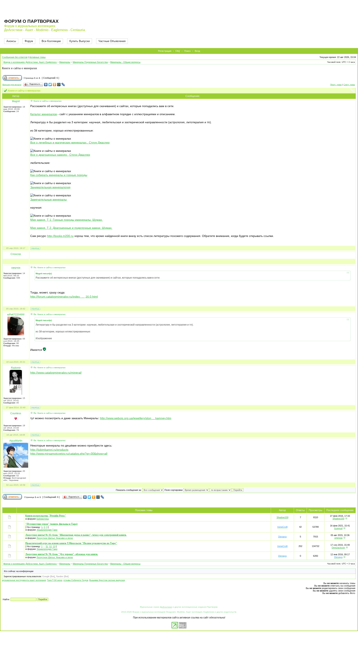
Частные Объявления (112, 41)
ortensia (338, 538)
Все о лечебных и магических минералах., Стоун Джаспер (70, 142)
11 (47, 546)
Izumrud (338, 528)
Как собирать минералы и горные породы (58, 175)
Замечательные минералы (48, 199)
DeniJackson (338, 547)
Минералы (64, 62)
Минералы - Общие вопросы (125, 62)
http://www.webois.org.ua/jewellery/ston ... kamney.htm (135, 418)
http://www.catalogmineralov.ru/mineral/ (56, 372)
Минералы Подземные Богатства (90, 62)
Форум (29, 41)
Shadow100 (282, 517)
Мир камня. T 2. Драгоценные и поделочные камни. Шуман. (71, 227)
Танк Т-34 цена (54, 580)
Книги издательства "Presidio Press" (45, 515)
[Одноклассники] (54, 84)
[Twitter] (50, 84)
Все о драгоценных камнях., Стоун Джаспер (60, 154)
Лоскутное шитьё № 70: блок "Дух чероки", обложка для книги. (61, 554)
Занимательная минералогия (50, 187)
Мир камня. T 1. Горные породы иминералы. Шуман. (66, 219)
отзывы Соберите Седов (75, 580)
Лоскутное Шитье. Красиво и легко (54, 538)
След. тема (349, 84)
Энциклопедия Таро (46, 530)
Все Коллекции (51, 41)
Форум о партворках (31, 21)
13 (54, 546)
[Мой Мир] (59, 84)
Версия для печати (11, 84)
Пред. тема (336, 84)
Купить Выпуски (79, 41)
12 (50, 546)
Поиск (187, 51)
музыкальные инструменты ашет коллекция (24, 580)
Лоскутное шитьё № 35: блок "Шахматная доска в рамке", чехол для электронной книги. (76, 535)
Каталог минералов (43, 114)
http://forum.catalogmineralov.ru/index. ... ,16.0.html (64, 296)
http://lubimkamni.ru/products (49, 449)
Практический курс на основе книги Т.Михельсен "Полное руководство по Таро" (71, 543)
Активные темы (37, 57)
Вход (197, 51)
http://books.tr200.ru (60, 236)
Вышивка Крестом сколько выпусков (107, 580)
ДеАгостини (166, 607)
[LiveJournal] (63, 84)
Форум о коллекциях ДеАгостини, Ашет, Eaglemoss (30, 62)
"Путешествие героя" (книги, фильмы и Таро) (51, 524)
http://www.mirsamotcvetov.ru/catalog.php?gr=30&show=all (68, 453)
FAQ (177, 51)
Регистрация (164, 51)
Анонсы (11, 41)
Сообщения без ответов (14, 57)
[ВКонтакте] (46, 84)
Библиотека (42, 519)
